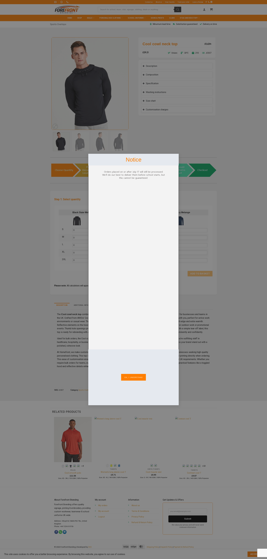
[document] (133, 279)
